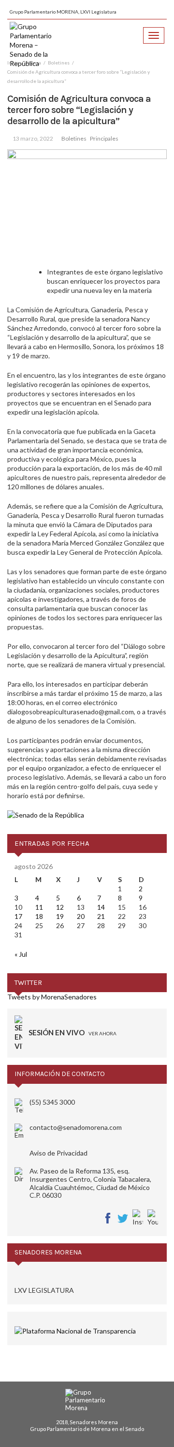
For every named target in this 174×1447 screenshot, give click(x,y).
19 (60, 916)
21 (101, 916)
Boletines (74, 138)
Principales (104, 138)
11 (39, 907)
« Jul (20, 954)
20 (81, 916)
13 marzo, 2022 (33, 138)
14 (101, 907)
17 (18, 916)
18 (39, 916)
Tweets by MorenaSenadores (52, 997)
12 (60, 907)
